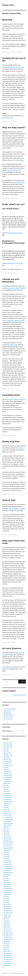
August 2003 (7, 965)
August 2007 (7, 874)
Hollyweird (13, 435)
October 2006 (7, 892)
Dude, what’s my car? (13, 204)
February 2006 (8, 906)
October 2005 (7, 915)
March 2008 (7, 860)
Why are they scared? (13, 127)
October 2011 (7, 779)
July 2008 (6, 852)
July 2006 (6, 896)
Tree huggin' (14, 121)
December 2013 (8, 761)
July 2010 (6, 805)
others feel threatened (17, 182)
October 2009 (7, 821)
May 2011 (6, 789)
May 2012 (6, 769)
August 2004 (7, 941)
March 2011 (7, 793)
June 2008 (6, 854)
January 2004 (7, 955)
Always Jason (8, 5)
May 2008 (6, 856)
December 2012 (8, 765)
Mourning (7, 19)
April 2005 (7, 925)
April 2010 (6, 809)
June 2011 (6, 787)
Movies (12, 494)
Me (17, 273)
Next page (24, 683)
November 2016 (8, 745)
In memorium (19, 52)
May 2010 (6, 807)
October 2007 (7, 870)
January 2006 (7, 908)
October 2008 (7, 846)
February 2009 (8, 838)
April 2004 (7, 949)
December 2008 (8, 842)
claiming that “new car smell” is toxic (13, 67)
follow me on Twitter (20, 695)
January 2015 (7, 753)
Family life (13, 52)
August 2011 (7, 783)
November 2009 (8, 819)
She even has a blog (7, 667)
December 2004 (8, 933)
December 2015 (8, 747)
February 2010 (8, 813)
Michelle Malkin (8, 715)
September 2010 (8, 801)
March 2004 (7, 951)
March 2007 (7, 884)
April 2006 (7, 902)
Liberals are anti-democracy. (11, 280)
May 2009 (6, 832)
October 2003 (7, 961)
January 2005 (7, 931)
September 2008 (8, 848)
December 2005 (8, 910)
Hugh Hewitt (7, 713)
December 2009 (8, 817)
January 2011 (7, 795)
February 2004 (8, 953)
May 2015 (6, 751)
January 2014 (7, 759)
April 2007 (7, 882)
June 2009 (6, 830)
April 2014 (6, 757)
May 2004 (6, 947)
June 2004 (6, 945)
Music (12, 674)
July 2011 (6, 785)
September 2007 (8, 872)
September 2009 (8, 823)
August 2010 (7, 803)
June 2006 (6, 898)
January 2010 (7, 815)
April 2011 (6, 791)
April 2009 (7, 834)
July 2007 (6, 876)
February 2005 (8, 929)
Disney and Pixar (11, 441)
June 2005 (6, 921)
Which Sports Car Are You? (15, 233)
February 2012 (7, 771)
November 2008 (8, 844)
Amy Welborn (7, 711)
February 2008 (8, 862)
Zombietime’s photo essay (9, 344)
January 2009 (7, 840)
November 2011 (8, 777)
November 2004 (8, 935)
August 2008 (7, 850)
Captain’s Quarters (13, 170)
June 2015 (6, 749)
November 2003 (8, 959)
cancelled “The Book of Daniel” (16, 399)
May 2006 (6, 900)
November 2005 (8, 913)
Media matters (14, 198)
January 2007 (7, 886)
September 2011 (8, 781)
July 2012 (6, 767)
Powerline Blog (19, 160)
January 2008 (7, 864)
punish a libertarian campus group (12, 320)
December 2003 (8, 957)
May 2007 (6, 880)
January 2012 (7, 773)
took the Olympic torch (15, 508)
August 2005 (7, 917)
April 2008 (7, 858)
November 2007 (8, 868)
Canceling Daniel (11, 395)
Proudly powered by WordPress (17, 973)
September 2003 (8, 963)
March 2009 (7, 836)
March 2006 (7, 904)
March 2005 (7, 927)
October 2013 (7, 763)
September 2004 (8, 939)
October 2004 (7, 937)
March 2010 (7, 811)
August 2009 (7, 826)
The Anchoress (8, 719)
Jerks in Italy (8, 500)
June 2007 (6, 878)
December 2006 (8, 888)
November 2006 (8, 890)
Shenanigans (14, 534)
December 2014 (8, 755)
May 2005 (6, 923)
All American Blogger (10, 709)
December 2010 (8, 797)
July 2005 (6, 919)
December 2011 (8, 775)
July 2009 (6, 828)
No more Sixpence (11, 648)
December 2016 (8, 743)
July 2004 (6, 943)
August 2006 (7, 894)
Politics (12, 388)
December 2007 (8, 866)
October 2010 (7, 799)
